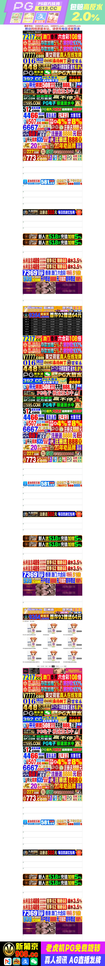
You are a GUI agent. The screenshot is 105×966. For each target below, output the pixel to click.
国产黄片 (35, 331)
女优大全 (69, 329)
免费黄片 (52, 331)
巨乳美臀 (52, 321)
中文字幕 (44, 321)
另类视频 (78, 321)
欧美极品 (69, 319)
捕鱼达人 (35, 326)
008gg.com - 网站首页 (34, 32)
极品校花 (61, 334)
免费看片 (27, 334)
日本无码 (52, 319)
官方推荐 (27, 326)
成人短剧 (52, 334)
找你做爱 (52, 324)
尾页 (65, 666)
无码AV (27, 329)
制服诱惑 (78, 331)
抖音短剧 (35, 329)
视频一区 (27, 319)
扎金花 (69, 326)
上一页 (42, 666)
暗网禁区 (61, 331)
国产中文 (35, 334)
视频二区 (27, 321)
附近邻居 (35, 324)
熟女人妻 (44, 331)
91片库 (61, 329)
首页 (38, 666)
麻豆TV (44, 329)
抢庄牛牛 (44, 326)
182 (49, 666)
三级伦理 (35, 321)
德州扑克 (52, 326)
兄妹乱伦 (44, 334)
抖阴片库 (27, 331)
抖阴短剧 (69, 334)
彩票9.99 (61, 326)
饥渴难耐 (44, 324)
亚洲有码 (61, 319)
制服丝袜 (69, 321)
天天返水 (78, 326)
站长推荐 (27, 324)
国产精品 (35, 319)
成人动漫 (78, 319)
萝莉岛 (78, 329)
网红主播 (44, 319)
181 (46, 666)
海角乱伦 (69, 331)
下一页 (57, 666)
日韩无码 (78, 334)
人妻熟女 (61, 321)
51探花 (52, 329)
